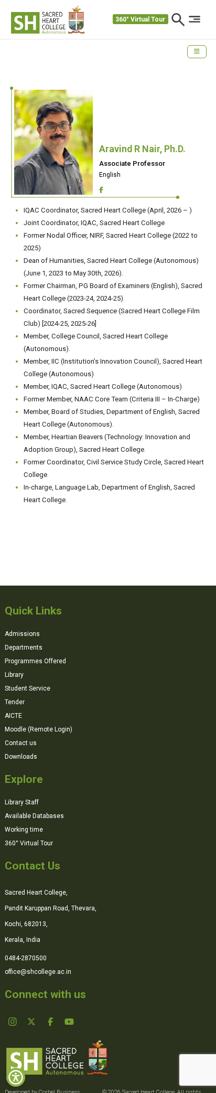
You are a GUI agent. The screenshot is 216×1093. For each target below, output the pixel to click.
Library (14, 674)
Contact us (21, 743)
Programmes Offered (35, 661)
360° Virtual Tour (140, 19)
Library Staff (22, 802)
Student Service (27, 688)
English (110, 174)
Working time (24, 829)
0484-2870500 (26, 958)
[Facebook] (101, 190)
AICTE (13, 715)
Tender (15, 702)
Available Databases (34, 816)
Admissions (22, 634)
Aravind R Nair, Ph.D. (142, 148)
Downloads (21, 756)
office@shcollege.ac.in (38, 971)
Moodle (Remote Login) (38, 729)
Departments (23, 647)
